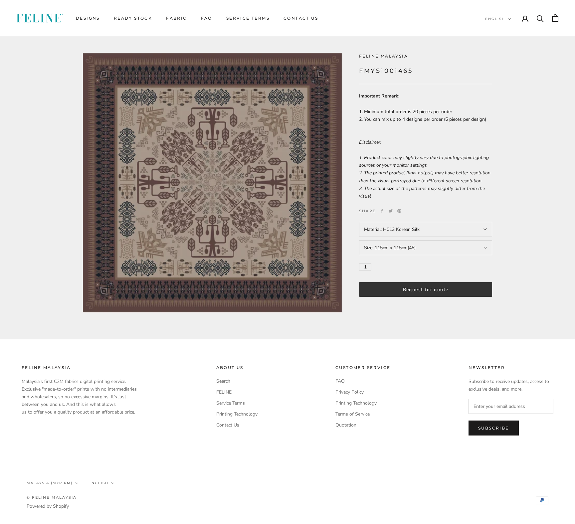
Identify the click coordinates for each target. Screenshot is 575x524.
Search (223, 381)
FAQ (206, 18)
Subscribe (493, 428)
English (495, 19)
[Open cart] (555, 18)
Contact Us (301, 18)
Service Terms (248, 18)
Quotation (345, 425)
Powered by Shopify (48, 506)
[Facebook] (382, 211)
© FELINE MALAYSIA (52, 497)
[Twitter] (391, 211)
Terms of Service (352, 414)
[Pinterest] (399, 211)
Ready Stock (133, 18)
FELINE (224, 392)
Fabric (176, 18)
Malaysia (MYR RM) (50, 483)
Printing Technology (237, 414)
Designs (88, 18)
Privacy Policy (349, 392)
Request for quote (426, 289)
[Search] (540, 18)
